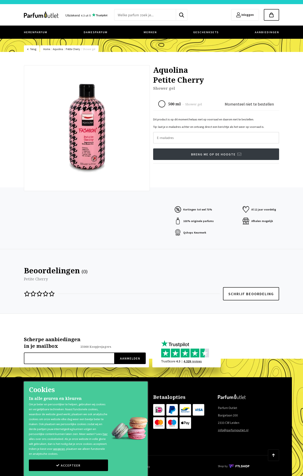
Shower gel (89, 49)
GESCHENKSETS (206, 32)
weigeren (59, 449)
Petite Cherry (73, 49)
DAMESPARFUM (96, 32)
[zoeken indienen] (181, 15)
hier (105, 434)
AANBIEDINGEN (267, 32)
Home (46, 49)
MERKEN (150, 32)
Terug (33, 49)
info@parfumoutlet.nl (233, 430)
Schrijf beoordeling (251, 293)
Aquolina (58, 49)
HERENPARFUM (35, 32)
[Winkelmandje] (271, 15)
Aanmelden (130, 358)
